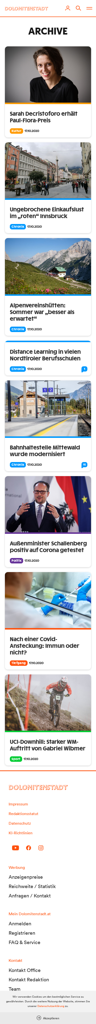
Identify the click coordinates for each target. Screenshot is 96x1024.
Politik (16, 560)
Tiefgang (19, 663)
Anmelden (20, 924)
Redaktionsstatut (23, 813)
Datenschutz (20, 823)
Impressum (18, 803)
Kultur (16, 131)
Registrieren (22, 933)
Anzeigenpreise (26, 877)
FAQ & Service (24, 942)
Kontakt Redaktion (29, 980)
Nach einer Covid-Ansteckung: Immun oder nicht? (44, 646)
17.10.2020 (32, 131)
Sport (16, 759)
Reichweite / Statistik (32, 886)
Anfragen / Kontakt (30, 896)
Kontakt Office (25, 970)
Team (14, 989)
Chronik (18, 226)
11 (84, 464)
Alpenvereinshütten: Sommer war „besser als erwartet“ (42, 312)
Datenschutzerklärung (50, 1006)
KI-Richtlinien (20, 832)
